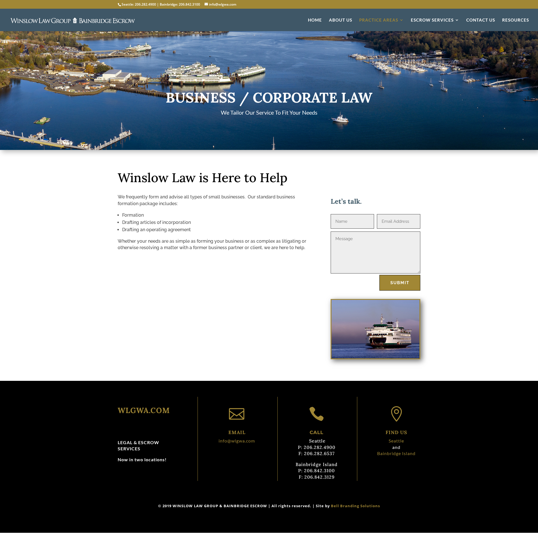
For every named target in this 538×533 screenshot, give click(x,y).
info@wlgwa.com (237, 440)
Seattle (396, 440)
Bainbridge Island (396, 453)
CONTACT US (480, 20)
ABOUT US (340, 20)
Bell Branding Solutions (355, 505)
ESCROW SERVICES (432, 20)
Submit (399, 282)
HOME (315, 20)
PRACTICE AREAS (378, 20)
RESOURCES (515, 20)
